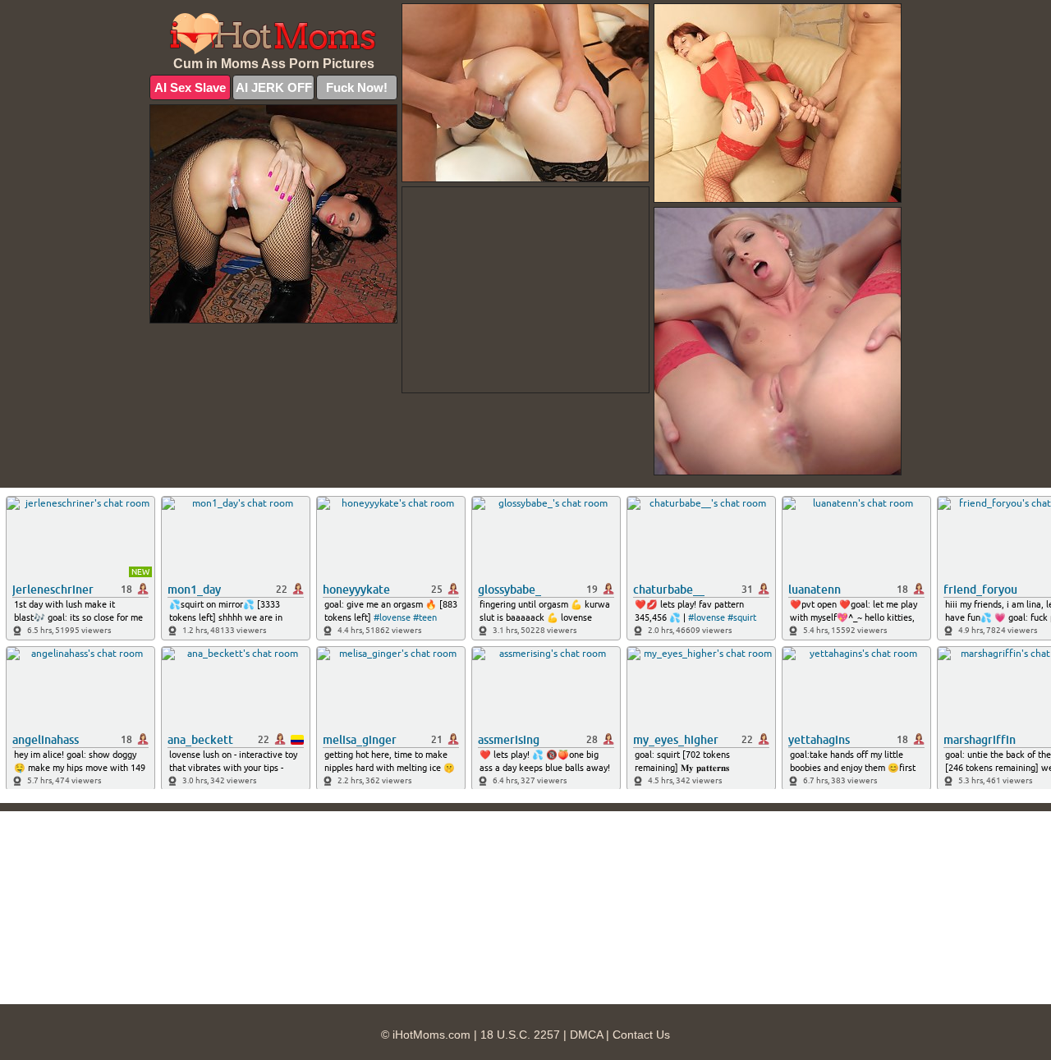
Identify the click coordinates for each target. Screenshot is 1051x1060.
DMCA (586, 1034)
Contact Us (641, 1034)
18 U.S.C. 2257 (520, 1034)
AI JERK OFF (274, 87)
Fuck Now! (357, 87)
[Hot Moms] (273, 33)
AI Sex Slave (190, 87)
